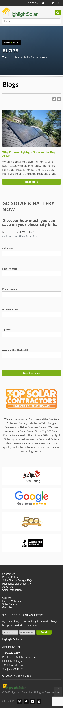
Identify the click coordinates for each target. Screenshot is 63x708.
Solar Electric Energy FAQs (17, 580)
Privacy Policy (10, 577)
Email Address (9, 268)
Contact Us (8, 574)
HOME (7, 42)
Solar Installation (12, 590)
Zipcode (6, 329)
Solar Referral (10, 604)
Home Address (10, 309)
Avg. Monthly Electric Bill (15, 349)
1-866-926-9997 (11, 653)
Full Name (7, 248)
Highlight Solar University (16, 583)
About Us (7, 586)
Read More (31, 181)
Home (7, 21)
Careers (6, 597)
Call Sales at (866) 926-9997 (19, 236)
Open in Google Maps (18, 676)
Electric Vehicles (11, 601)
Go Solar (7, 607)
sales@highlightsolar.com (24, 657)
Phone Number (10, 289)
